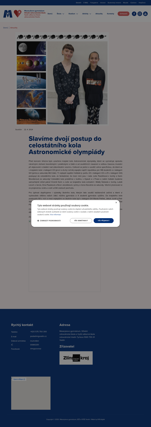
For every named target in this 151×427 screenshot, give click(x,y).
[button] (49, 220)
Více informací (55, 214)
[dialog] (75, 213)
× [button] (116, 202)
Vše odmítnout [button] (81, 220)
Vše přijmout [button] (103, 220)
